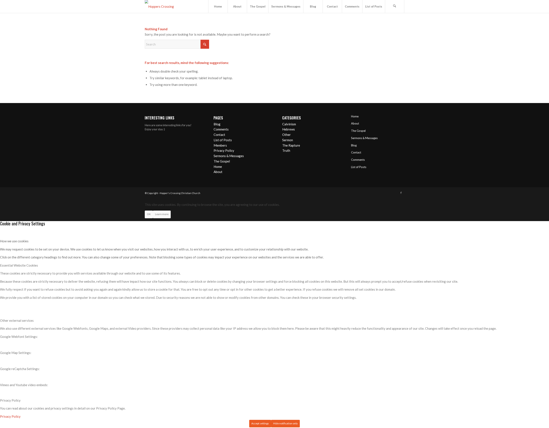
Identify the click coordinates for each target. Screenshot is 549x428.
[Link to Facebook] (401, 193)
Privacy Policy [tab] (10, 400)
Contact (219, 135)
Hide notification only (285, 423)
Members (220, 145)
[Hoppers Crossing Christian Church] (164, 6)
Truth (286, 150)
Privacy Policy (224, 150)
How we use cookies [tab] (14, 241)
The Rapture (291, 145)
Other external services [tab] (17, 320)
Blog (217, 124)
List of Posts (223, 140)
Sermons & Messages (229, 156)
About (218, 172)
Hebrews (288, 129)
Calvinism (289, 124)
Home (218, 166)
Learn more (162, 214)
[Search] (394, 6)
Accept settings (260, 423)
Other (286, 135)
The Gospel (222, 161)
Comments (221, 129)
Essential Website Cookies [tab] (19, 265)
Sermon (287, 140)
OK (149, 214)
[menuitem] (218, 6)
